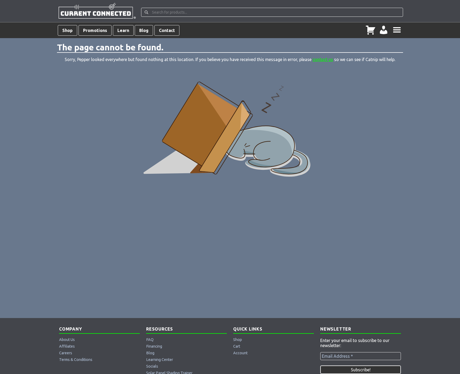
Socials (152, 366)
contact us (323, 59)
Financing (154, 346)
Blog (144, 30)
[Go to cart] (370, 30)
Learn (123, 30)
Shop (67, 30)
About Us (67, 339)
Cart (236, 346)
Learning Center (159, 359)
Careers (65, 353)
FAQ (150, 339)
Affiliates (67, 346)
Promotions (95, 30)
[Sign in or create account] (383, 30)
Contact (167, 30)
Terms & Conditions (75, 359)
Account (240, 353)
